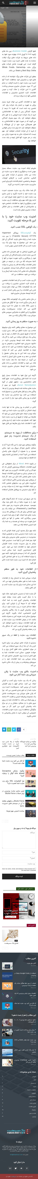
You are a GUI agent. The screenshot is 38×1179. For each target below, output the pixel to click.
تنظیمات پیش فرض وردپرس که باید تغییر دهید (25, 994)
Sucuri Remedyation (27, 385)
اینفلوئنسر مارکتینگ (31, 1090)
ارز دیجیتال (33, 1083)
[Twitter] (16, 1169)
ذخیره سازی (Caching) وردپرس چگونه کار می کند (25, 1061)
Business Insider (20, 51)
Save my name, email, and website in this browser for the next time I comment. (19, 869)
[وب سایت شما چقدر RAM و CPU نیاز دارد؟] (7, 1042)
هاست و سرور (32, 1113)
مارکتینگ (34, 1110)
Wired (21, 463)
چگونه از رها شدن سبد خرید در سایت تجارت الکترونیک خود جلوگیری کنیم (10, 745)
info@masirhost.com (16, 1155)
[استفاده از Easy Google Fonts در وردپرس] (7, 976)
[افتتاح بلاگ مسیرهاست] (10, 936)
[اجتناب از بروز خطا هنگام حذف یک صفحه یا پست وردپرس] (7, 986)
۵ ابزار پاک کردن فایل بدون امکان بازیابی (25, 1051)
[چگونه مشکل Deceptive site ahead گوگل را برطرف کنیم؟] (30, 773)
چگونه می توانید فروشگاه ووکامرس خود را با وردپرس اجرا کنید (28, 744)
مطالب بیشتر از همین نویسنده (15, 755)
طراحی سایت (33, 1103)
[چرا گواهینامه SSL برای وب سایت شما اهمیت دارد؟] (30, 783)
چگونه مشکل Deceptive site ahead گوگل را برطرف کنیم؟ (13, 773)
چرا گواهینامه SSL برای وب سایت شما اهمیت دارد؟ (13, 782)
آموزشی (34, 1077)
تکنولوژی (34, 1093)
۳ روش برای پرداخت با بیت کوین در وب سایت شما (25, 1031)
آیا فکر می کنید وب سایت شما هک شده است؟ (13, 762)
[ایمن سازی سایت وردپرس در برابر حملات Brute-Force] (30, 793)
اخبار (16, 941)
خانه (7, 8)
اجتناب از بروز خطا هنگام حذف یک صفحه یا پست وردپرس (25, 984)
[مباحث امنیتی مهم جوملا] (30, 813)
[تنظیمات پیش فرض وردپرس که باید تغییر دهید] (7, 996)
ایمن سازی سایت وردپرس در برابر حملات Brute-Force (13, 792)
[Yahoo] (10, 1169)
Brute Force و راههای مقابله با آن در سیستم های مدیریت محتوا (13, 803)
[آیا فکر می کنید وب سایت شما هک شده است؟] (30, 763)
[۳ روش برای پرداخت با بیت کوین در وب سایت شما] (7, 1032)
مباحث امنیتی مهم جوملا (15, 811)
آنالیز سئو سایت (31, 963)
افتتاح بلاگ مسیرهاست (11, 943)
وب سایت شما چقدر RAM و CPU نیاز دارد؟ (25, 1041)
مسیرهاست (14, 1176)
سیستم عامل (33, 1100)
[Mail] (21, 1169)
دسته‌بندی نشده (32, 1097)
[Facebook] (27, 1169)
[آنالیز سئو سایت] (7, 966)
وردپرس (34, 1117)
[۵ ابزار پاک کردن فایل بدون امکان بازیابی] (7, 1052)
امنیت (2, 8)
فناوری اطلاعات (32, 1107)
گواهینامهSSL (26, 232)
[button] (3, 3)
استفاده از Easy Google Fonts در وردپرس (25, 974)
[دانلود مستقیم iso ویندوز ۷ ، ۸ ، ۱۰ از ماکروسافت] (7, 1022)
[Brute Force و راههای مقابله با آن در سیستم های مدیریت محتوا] (30, 803)
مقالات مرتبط (31, 755)
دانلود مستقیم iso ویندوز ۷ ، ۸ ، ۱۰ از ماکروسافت (25, 1021)
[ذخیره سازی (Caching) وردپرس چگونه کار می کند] (7, 1062)
